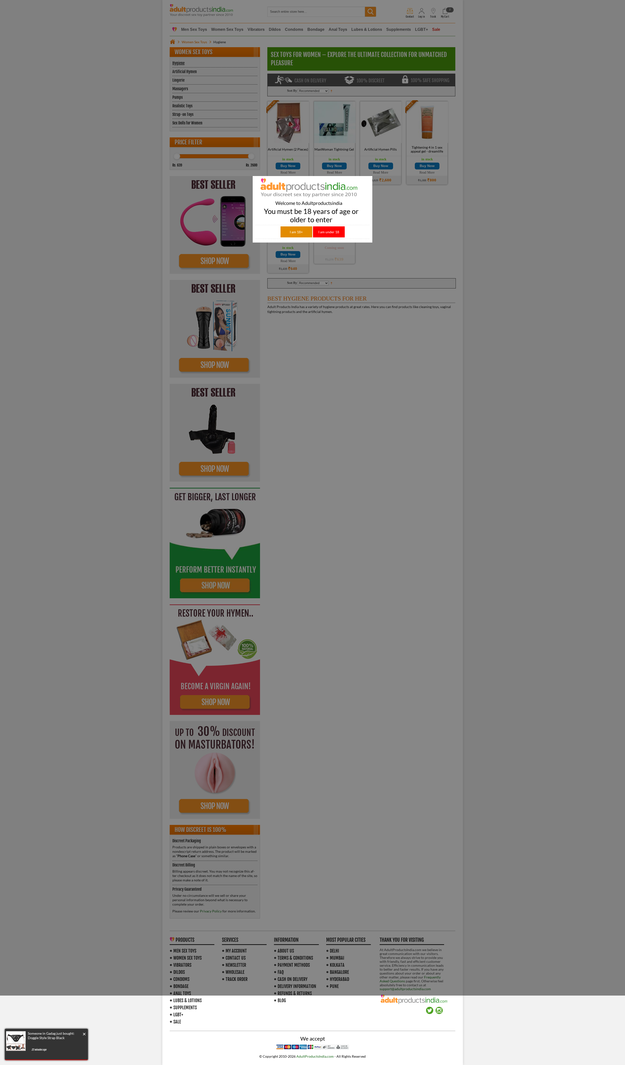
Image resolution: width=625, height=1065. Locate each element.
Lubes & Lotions (187, 1000)
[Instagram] (439, 1008)
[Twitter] (429, 1008)
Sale (177, 1021)
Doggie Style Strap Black (46, 1038)
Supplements (185, 1007)
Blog (282, 1000)
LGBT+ (178, 1014)
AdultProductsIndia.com (315, 1056)
